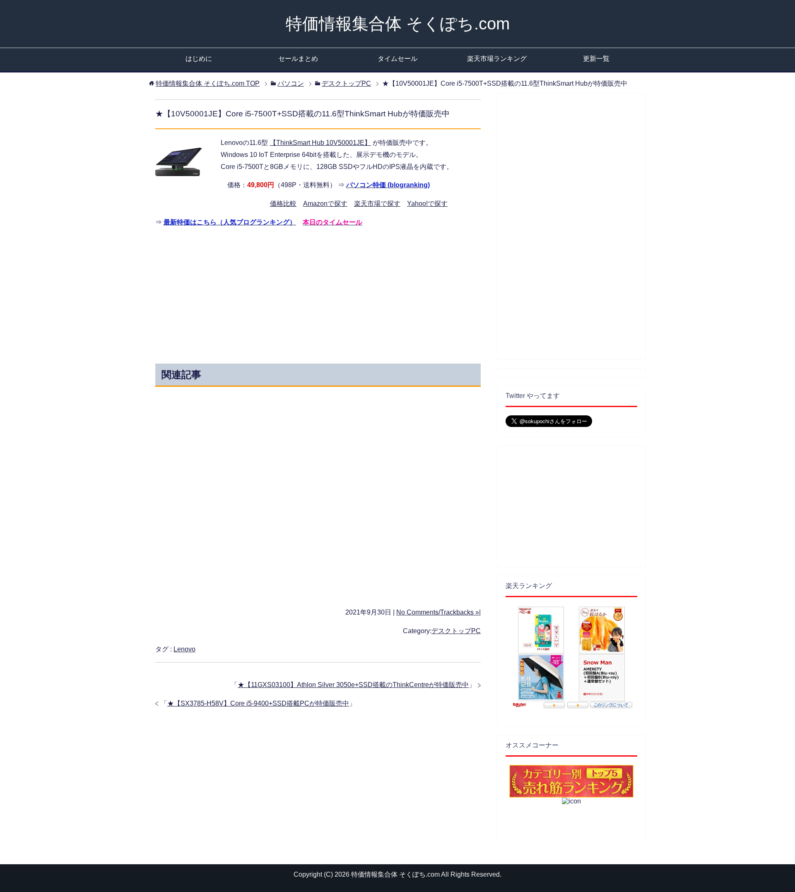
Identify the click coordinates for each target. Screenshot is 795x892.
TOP (208, 83)
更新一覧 (596, 58)
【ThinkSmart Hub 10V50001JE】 (320, 142)
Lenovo (184, 649)
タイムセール (397, 58)
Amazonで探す (325, 203)
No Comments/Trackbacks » (437, 612)
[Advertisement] (243, 293)
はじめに (199, 58)
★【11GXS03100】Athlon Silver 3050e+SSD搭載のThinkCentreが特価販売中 (353, 684)
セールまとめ (298, 58)
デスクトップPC (456, 630)
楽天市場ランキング (497, 58)
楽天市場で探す (377, 203)
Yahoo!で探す (427, 203)
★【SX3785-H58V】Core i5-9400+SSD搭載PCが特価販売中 (258, 703)
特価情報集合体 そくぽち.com (398, 23)
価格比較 (283, 203)
